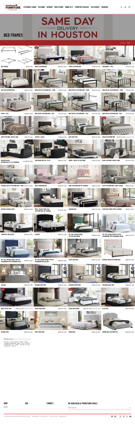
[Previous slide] (36, 55)
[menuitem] (29, 7)
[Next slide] (65, 55)
